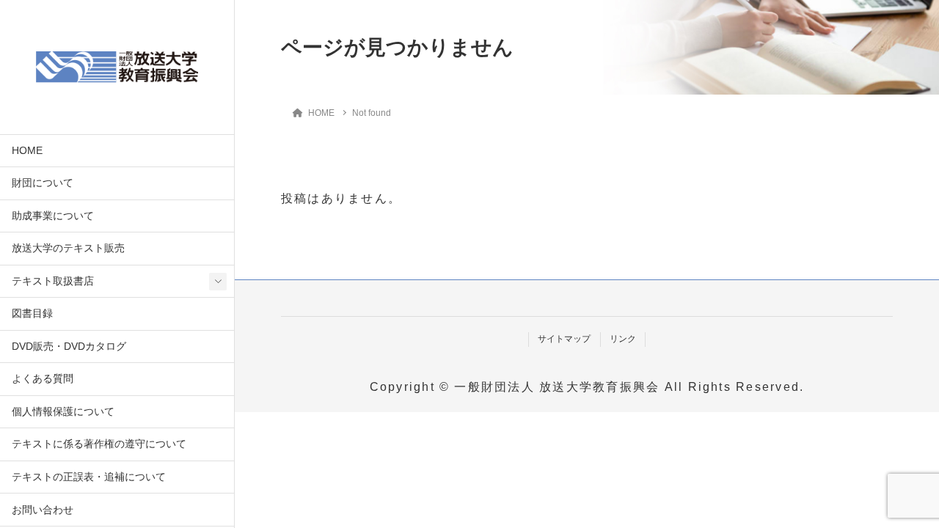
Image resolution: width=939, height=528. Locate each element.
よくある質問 (42, 378)
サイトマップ (564, 339)
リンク (623, 339)
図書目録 (32, 313)
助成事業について (53, 215)
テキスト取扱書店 (53, 281)
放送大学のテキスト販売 (68, 248)
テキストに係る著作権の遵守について (99, 444)
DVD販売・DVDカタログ (69, 346)
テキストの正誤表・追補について (89, 477)
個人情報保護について (63, 411)
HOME (27, 150)
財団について (42, 182)
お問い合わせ (42, 510)
